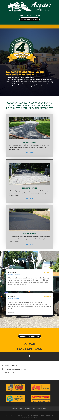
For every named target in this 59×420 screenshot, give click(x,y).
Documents (27, 408)
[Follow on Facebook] (29, 356)
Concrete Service (29, 188)
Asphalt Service (29, 142)
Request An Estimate (29, 19)
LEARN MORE (29, 153)
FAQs (33, 408)
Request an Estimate (29, 336)
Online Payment (41, 408)
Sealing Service (29, 234)
